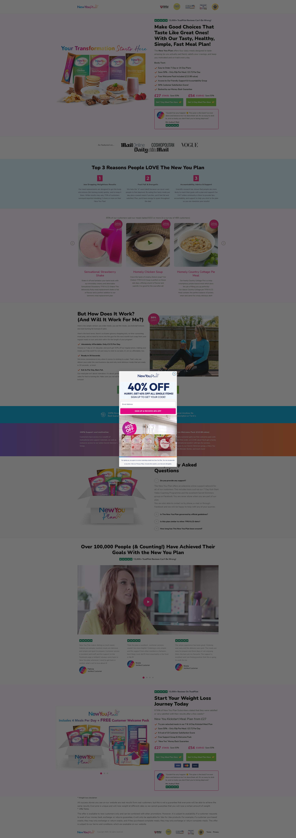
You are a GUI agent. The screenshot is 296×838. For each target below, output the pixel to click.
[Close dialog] (174, 374)
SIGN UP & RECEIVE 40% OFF (148, 411)
